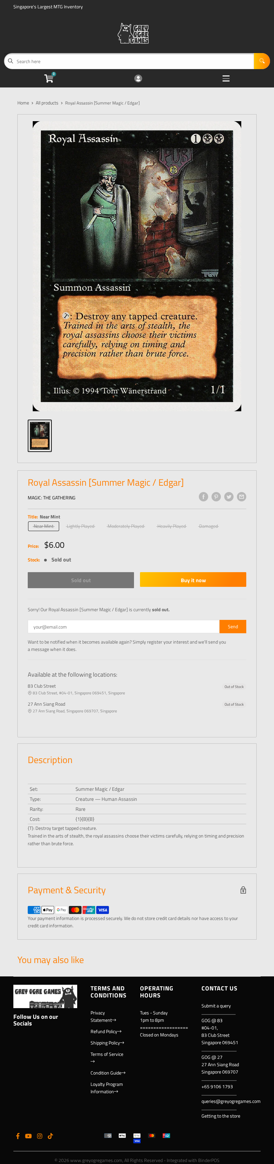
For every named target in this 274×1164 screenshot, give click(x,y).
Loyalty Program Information (107, 1088)
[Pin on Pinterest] (216, 496)
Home (23, 102)
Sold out (81, 580)
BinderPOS (209, 1160)
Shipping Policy (105, 1042)
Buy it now (193, 580)
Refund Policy (104, 1031)
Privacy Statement (101, 1016)
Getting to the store (220, 1115)
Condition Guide (106, 1072)
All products (47, 102)
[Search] (262, 61)
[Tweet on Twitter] (229, 496)
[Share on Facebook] (203, 496)
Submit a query (216, 1005)
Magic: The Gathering (52, 497)
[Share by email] (241, 496)
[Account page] (138, 78)
